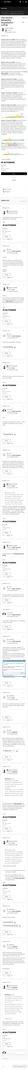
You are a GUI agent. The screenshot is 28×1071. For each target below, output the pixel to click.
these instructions (20, 878)
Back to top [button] (3, 1066)
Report (14, 180)
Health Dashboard (12, 145)
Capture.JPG (7, 751)
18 (7, 906)
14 (7, 692)
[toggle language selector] (20, 1)
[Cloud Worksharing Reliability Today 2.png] (14, 139)
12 (7, 609)
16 (7, 766)
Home (2, 12)
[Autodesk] (7, 1)
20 (7, 982)
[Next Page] (26, 201)
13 (7, 636)
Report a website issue (19, 1066)
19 (7, 941)
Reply (14, 173)
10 (7, 542)
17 (7, 838)
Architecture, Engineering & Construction (14, 12)
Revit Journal (9, 301)
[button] (26, 22)
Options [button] (24, 17)
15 (7, 727)
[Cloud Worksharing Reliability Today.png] (14, 116)
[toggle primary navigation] (2, 2)
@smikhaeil (8, 779)
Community (4, 8)
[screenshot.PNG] (14, 668)
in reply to (14, 251)
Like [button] (13, 177)
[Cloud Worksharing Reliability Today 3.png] (14, 153)
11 (7, 583)
